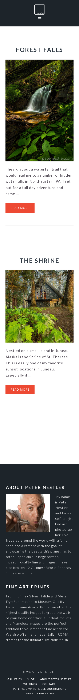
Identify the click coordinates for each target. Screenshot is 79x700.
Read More (20, 208)
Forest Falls (39, 49)
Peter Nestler (39, 9)
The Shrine (39, 260)
